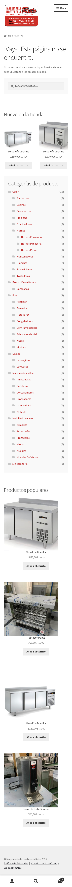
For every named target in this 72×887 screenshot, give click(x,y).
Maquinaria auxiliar (23, 373)
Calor (15, 191)
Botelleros (23, 314)
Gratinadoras (24, 224)
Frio (14, 295)
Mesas (20, 340)
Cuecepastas (24, 211)
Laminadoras (24, 405)
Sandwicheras (24, 269)
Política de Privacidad (16, 863)
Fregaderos (23, 437)
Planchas (22, 263)
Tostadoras (23, 276)
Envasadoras (24, 399)
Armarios (22, 308)
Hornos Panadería (31, 243)
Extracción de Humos (24, 282)
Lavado (16, 353)
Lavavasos (22, 366)
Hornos (21, 230)
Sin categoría (19, 463)
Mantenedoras (25, 256)
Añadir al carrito (18, 165)
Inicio (10, 35)
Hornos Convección (32, 237)
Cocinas (21, 204)
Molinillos (22, 412)
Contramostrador (27, 327)
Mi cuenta (12, 881)
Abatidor (22, 301)
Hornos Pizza (29, 250)
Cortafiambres (25, 392)
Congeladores (25, 321)
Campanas (23, 288)
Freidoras (22, 217)
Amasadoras (24, 379)
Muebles (21, 450)
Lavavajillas (23, 360)
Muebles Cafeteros (27, 457)
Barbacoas (23, 198)
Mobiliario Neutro (22, 418)
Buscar (36, 881)
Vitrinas (21, 347)
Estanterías (23, 431)
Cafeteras (22, 386)
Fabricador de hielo (27, 334)
